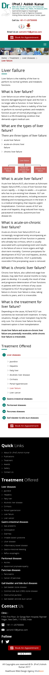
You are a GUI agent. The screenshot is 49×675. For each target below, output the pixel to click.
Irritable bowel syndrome (14, 537)
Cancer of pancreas (12, 578)
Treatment (14, 58)
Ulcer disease (10, 541)
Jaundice (14, 361)
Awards (7, 464)
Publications (9, 456)
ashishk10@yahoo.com (30, 31)
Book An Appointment (27, 37)
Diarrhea (7, 533)
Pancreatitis (9, 574)
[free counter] (24, 654)
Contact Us (8, 472)
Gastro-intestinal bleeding (15, 549)
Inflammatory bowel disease (16, 545)
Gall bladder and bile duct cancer (18, 599)
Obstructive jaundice (13, 595)
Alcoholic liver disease (20, 375)
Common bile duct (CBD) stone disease (21, 591)
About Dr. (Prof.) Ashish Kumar (17, 452)
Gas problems (10, 526)
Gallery (7, 468)
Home (4, 58)
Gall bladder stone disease (15, 587)
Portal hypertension (19, 383)
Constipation (9, 530)
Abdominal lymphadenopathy (16, 566)
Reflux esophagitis (11, 553)
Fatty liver (14, 370)
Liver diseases (28, 58)
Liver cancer (15, 392)
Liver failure (15, 388)
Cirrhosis (14, 379)
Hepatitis (14, 366)
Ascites (7, 562)
